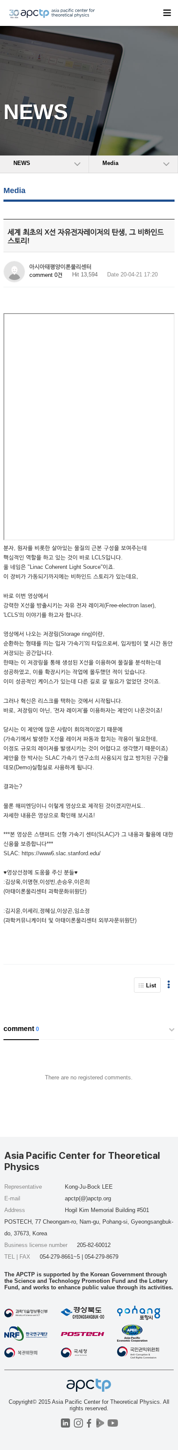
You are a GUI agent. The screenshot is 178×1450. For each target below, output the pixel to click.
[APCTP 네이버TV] (100, 1423)
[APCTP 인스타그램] (78, 1423)
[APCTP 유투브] (112, 1423)
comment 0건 (46, 275)
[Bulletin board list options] (169, 985)
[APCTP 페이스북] (89, 1423)
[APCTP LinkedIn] (65, 1423)
